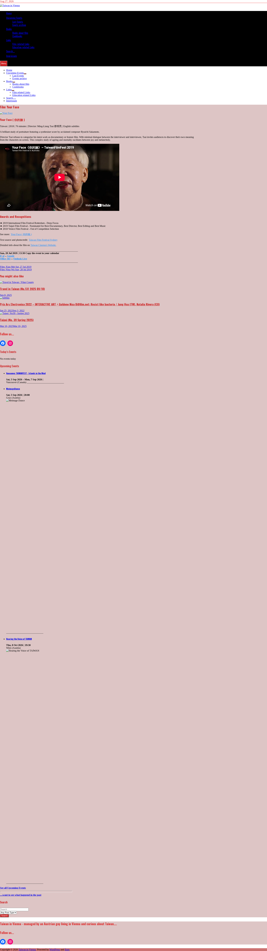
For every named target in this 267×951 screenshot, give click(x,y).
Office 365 (5, 258)
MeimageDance (13, 388)
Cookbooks (17, 36)
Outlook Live (20, 258)
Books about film (20, 33)
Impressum (11, 56)
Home (9, 13)
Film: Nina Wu (16, 269)
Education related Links (23, 47)
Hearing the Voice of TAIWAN (19, 638)
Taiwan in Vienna (27, 949)
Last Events (17, 22)
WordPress (54, 949)
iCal (2, 256)
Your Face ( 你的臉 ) (21, 234)
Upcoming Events (14, 18)
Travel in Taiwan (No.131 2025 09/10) (22, 289)
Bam (67, 949)
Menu (3, 63)
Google (10, 256)
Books (9, 29)
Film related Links (20, 44)
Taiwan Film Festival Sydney (43, 240)
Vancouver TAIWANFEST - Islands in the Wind (26, 373)
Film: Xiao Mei (15, 266)
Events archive (19, 25)
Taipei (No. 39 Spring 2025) (17, 320)
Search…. (10, 51)
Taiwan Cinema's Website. (43, 245)
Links (8, 40)
